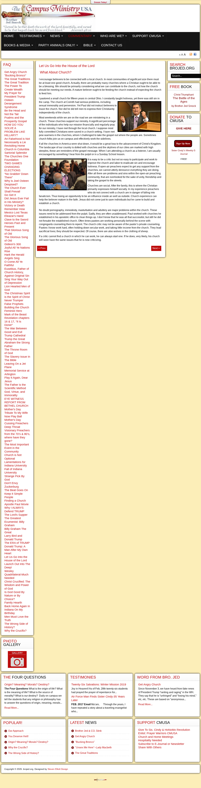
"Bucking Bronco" (15, 75)
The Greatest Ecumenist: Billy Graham (14, 522)
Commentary (80, 36)
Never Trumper (13, 300)
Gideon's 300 (12, 244)
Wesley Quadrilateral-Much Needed (16, 575)
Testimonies (30, 36)
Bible (88, 45)
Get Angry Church (15, 72)
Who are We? (112, 36)
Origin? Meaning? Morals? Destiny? (26, 684)
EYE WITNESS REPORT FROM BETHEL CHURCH (16, 402)
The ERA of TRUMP (17, 542)
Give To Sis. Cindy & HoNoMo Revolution (164, 729)
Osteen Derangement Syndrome (13, 103)
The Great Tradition (16, 82)
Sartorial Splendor (15, 152)
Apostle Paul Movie (16, 504)
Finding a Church (15, 500)
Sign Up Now (183, 143)
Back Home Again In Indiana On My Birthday (17, 610)
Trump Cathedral (14, 335)
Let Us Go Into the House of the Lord (67, 66)
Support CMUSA (146, 36)
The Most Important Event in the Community (16, 448)
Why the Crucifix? (15, 630)
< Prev (42, 248)
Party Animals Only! (56, 45)
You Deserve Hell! (18, 736)
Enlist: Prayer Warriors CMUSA (157, 733)
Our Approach (16, 730)
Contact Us (111, 45)
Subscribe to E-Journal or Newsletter (161, 743)
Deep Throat (12, 427)
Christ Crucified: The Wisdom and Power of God (17, 585)
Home (9, 36)
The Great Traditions (17, 79)
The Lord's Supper (15, 514)
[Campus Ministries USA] (100, 780)
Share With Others (149, 747)
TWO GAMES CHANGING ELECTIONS (13, 167)
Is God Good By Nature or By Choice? (14, 596)
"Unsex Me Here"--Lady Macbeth (93, 747)
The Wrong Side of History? (23, 753)
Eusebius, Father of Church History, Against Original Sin (16, 272)
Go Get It (10, 195)
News (55, 36)
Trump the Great (14, 339)
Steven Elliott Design (58, 769)
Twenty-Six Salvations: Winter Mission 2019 (98, 684)
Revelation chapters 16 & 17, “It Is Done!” (16, 321)
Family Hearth (13, 602)
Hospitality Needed (150, 740)
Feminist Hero (13, 310)
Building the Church (16, 307)
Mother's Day (12, 419)
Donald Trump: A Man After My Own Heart (16, 550)
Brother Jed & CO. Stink (88, 730)
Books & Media (17, 45)
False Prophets (13, 304)
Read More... (11, 707)
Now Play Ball (13, 416)
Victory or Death (14, 205)
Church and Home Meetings (155, 736)
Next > (156, 248)
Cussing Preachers (16, 423)
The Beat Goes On (16, 490)
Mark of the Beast (15, 314)
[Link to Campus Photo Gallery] (17, 659)
